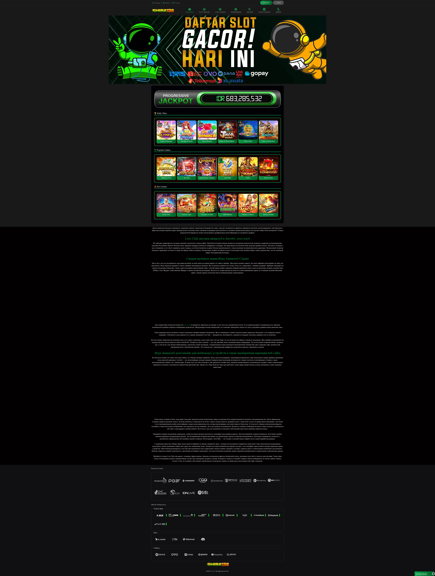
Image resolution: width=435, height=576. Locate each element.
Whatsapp (157, 3)
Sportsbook (236, 12)
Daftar (266, 3)
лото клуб (187, 325)
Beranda (190, 12)
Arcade (250, 12)
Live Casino (220, 12)
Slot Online (204, 12)
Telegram (167, 3)
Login (278, 3)
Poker (278, 12)
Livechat (177, 3)
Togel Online (264, 12)
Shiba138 (212, 571)
